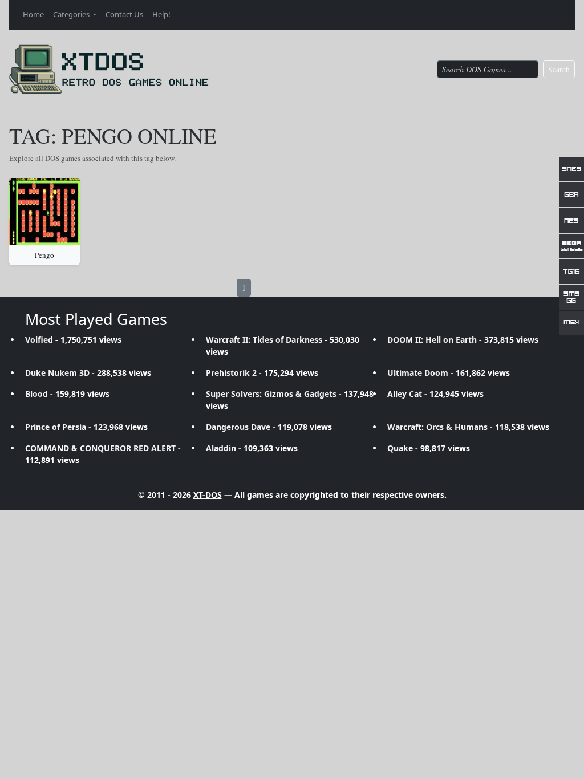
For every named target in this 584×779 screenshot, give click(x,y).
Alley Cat (404, 393)
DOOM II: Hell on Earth (432, 339)
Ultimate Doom (417, 372)
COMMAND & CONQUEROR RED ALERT (100, 448)
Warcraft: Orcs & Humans (437, 426)
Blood (36, 393)
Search (559, 69)
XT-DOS (207, 494)
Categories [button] (72, 14)
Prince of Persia (55, 426)
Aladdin (221, 448)
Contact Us (124, 14)
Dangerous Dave (238, 426)
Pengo (44, 255)
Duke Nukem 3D (57, 372)
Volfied (39, 339)
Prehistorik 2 (231, 372)
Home (33, 14)
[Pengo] (44, 211)
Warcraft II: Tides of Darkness (264, 339)
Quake (400, 448)
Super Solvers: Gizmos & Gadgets (271, 393)
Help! (161, 14)
